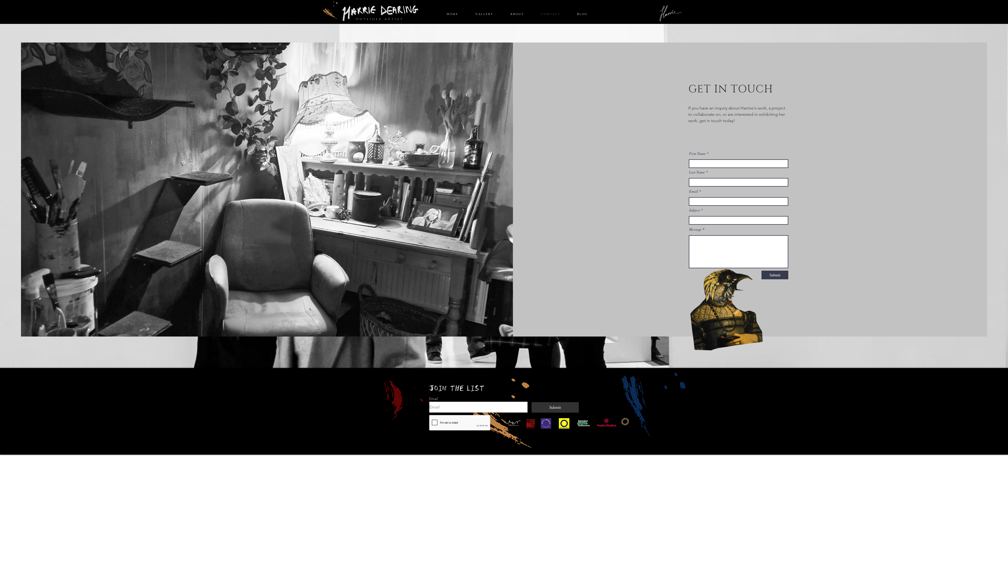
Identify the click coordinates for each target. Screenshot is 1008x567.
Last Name (697, 172)
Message (695, 229)
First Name (697, 153)
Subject (694, 210)
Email (693, 191)
